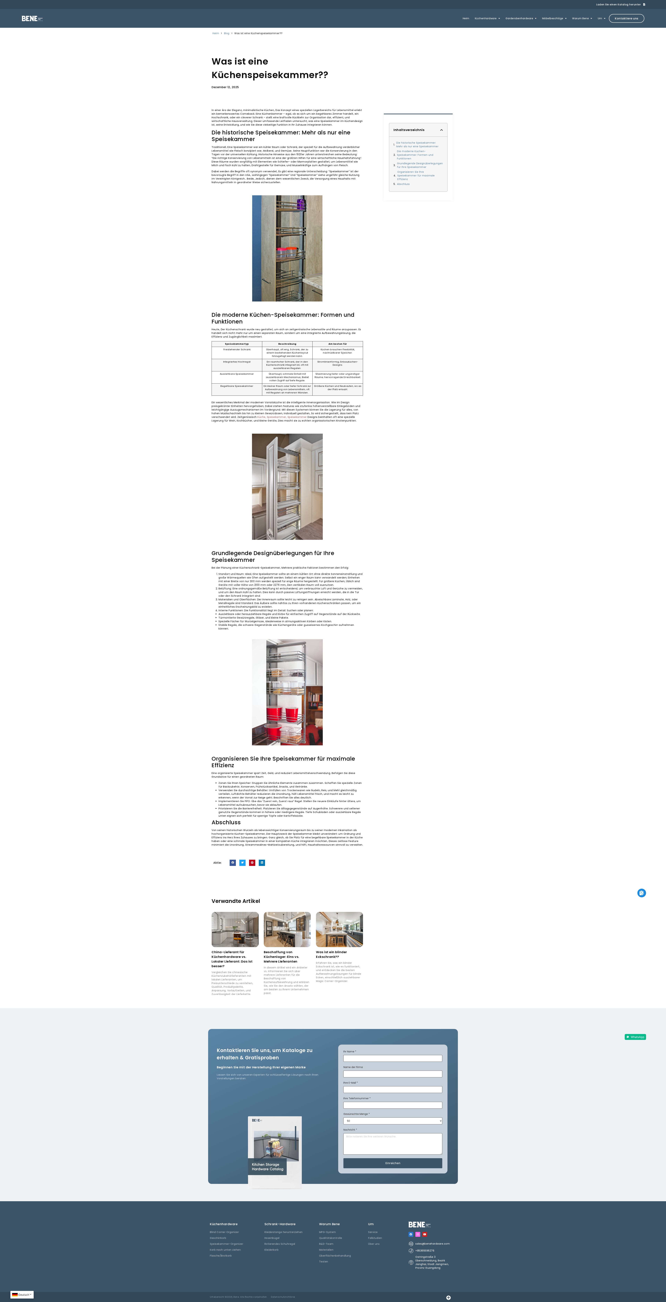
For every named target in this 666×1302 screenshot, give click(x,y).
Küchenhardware (486, 18)
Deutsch (23, 1294)
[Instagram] (417, 1234)
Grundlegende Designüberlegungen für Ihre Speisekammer (420, 165)
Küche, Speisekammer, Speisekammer (282, 417)
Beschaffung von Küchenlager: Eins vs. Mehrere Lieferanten (281, 957)
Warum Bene (580, 18)
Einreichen (392, 1163)
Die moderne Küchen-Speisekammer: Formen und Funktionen (415, 155)
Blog (226, 33)
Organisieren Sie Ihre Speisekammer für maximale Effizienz (416, 175)
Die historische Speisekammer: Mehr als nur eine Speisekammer (417, 144)
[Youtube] (424, 1234)
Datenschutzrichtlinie (283, 1296)
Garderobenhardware (519, 18)
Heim (466, 18)
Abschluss (403, 184)
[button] (233, 863)
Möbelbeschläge (552, 18)
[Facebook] (410, 1234)
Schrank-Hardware (280, 1224)
